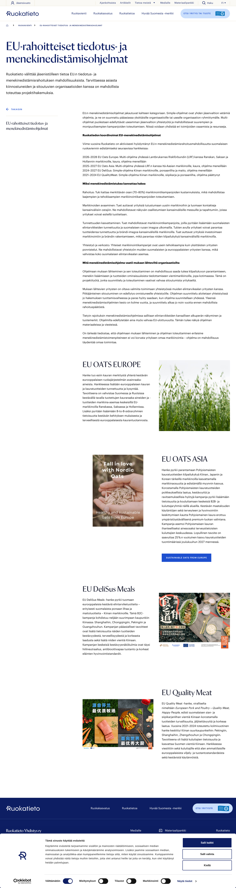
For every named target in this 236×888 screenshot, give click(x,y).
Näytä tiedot (184, 881)
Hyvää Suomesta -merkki (158, 13)
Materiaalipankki (184, 2)
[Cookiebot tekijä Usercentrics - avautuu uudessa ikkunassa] (22, 881)
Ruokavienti (79, 13)
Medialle (165, 2)
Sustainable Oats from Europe (186, 558)
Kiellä (207, 865)
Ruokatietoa (127, 13)
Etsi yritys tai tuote (198, 13)
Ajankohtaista (108, 2)
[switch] (103, 881)
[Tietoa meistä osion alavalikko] (154, 3)
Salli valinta (207, 854)
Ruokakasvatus (102, 13)
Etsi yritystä (204, 808)
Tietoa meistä (143, 2)
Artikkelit (125, 2)
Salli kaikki (207, 842)
